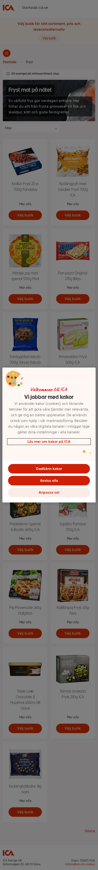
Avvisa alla (49, 480)
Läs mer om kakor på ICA (48, 441)
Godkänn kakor (49, 468)
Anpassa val (49, 492)
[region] (48, 435)
